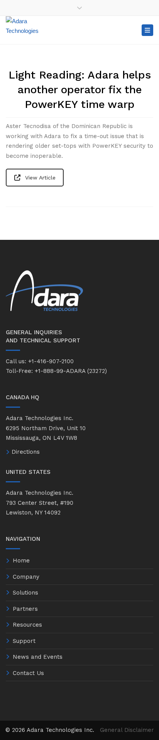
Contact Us (28, 673)
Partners (25, 608)
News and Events (38, 656)
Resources (27, 624)
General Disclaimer (127, 729)
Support (24, 640)
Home (21, 560)
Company (26, 576)
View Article (40, 177)
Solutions (25, 592)
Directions (26, 451)
